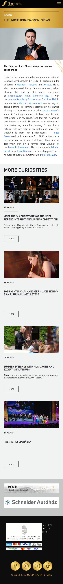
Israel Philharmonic (19, 147)
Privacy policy (41, 528)
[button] (59, 4)
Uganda (21, 84)
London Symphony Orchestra (23, 99)
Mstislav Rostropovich (30, 103)
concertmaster (49, 110)
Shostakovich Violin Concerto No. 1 (30, 95)
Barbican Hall (49, 99)
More (11, 238)
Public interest (42, 525)
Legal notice (41, 531)
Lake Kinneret (24, 151)
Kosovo (47, 84)
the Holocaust (48, 154)
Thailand (32, 84)
